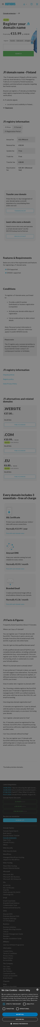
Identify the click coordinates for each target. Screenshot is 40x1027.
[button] (20, 1024)
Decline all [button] (20, 1019)
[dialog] (20, 1007)
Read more (34, 1000)
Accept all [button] (20, 1014)
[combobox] (37, 990)
